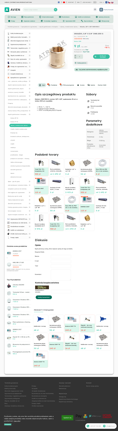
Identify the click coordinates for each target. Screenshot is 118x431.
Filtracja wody (104, 21)
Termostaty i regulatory (49, 21)
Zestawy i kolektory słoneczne (14, 406)
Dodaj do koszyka (103, 56)
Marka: (77, 41)
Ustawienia (8, 424)
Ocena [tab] (82, 85)
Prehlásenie (94, 113)
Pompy (11, 21)
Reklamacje (62, 388)
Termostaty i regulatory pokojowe (15, 396)
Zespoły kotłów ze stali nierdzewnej (43, 401)
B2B (78, 2)
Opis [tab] (43, 85)
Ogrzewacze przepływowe (13, 393)
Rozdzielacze (64, 17)
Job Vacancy (87, 2)
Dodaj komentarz (44, 297)
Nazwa (37, 256)
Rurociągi (12, 17)
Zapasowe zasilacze (28, 21)
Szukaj (55, 9)
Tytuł (36, 266)
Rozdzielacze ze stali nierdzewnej (43, 393)
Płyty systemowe (27, 17)
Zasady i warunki (65, 383)
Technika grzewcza (11, 383)
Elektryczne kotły (10, 388)
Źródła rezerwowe (38, 406)
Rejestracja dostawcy (66, 401)
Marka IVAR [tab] (102, 85)
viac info (17, 421)
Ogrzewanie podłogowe (12, 398)
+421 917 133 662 (94, 426)
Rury (6, 403)
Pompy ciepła (36, 403)
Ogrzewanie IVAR (69, 21)
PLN (101, 2)
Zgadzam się (67, 418)
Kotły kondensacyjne (46, 17)
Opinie (92, 85)
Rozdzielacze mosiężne (39, 396)
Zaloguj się (62, 396)
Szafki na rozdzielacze (82, 17)
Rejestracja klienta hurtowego (68, 399)
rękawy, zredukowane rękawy (103, 131)
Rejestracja (63, 393)
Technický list (95, 101)
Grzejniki (35, 388)
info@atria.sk (109, 426)
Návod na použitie (96, 107)
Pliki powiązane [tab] (67, 85)
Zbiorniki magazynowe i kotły (14, 391)
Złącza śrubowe (87, 21)
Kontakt (71, 2)
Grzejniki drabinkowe (38, 391)
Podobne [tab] (52, 85)
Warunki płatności (64, 386)
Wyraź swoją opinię (92, 386)
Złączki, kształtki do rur (12, 401)
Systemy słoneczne (103, 17)
